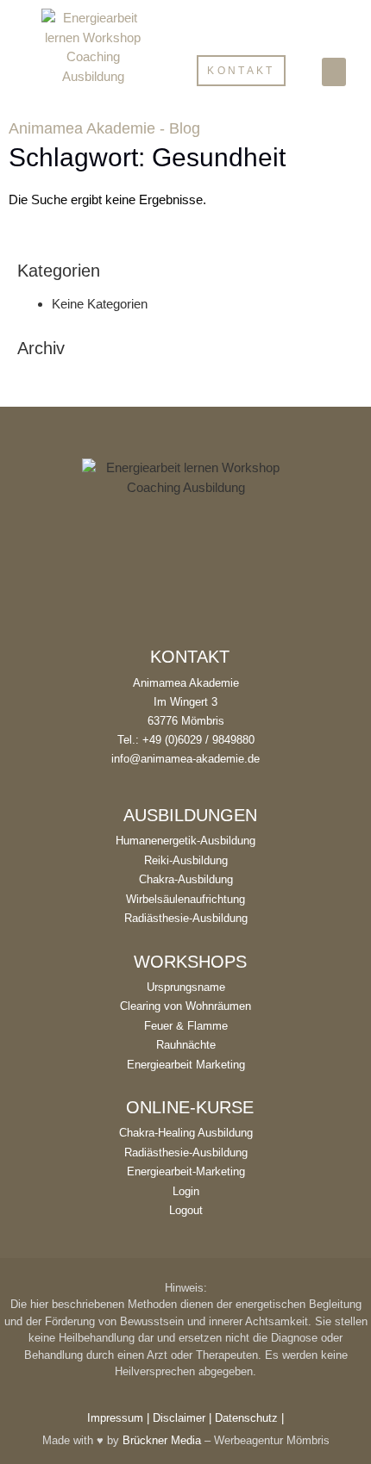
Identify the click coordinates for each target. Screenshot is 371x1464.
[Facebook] (147, 614)
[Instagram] (185, 614)
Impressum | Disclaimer (146, 1417)
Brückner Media (162, 1440)
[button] (334, 72)
